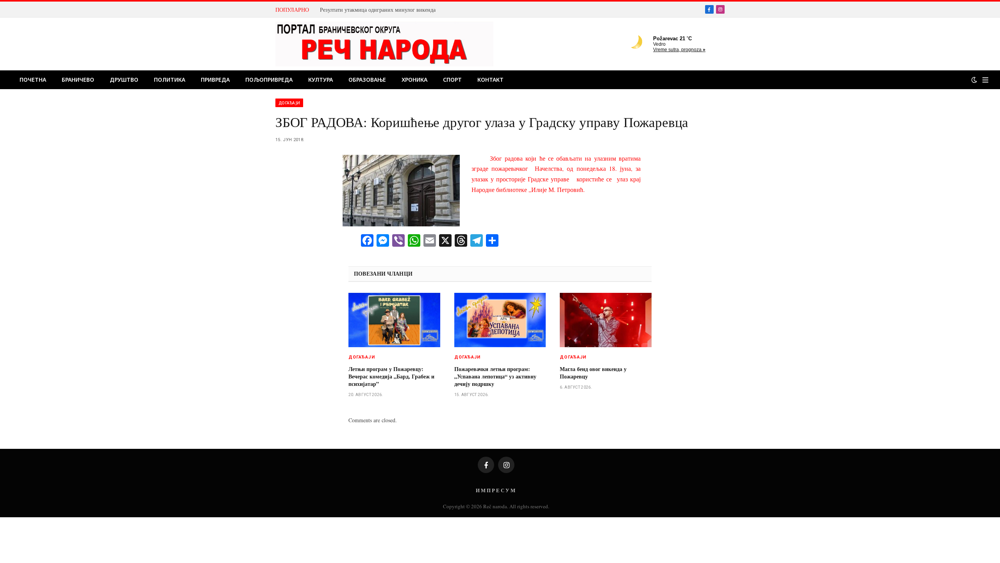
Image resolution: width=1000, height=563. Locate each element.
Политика (169, 79)
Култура (320, 79)
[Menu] (985, 80)
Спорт (452, 79)
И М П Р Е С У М (495, 490)
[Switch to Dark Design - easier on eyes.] (974, 80)
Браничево (78, 79)
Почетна (33, 79)
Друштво (124, 79)
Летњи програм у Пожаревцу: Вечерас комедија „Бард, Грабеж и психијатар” (391, 376)
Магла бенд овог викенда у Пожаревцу (593, 372)
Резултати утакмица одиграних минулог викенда (378, 9)
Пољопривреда (269, 79)
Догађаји (289, 103)
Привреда (215, 79)
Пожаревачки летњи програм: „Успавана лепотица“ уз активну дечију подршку (495, 376)
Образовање (367, 79)
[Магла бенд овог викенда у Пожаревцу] (606, 320)
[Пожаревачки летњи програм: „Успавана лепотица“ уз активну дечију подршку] (500, 320)
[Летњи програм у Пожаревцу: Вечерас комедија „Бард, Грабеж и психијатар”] (394, 320)
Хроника (414, 79)
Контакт (490, 79)
